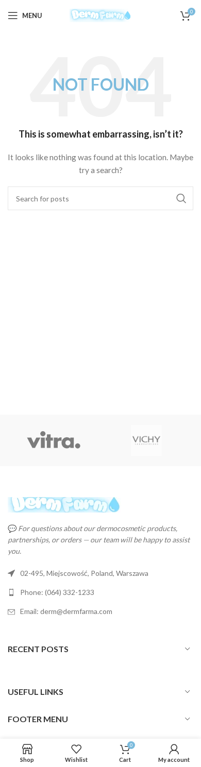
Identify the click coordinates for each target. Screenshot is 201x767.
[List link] (100, 592)
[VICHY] (146, 440)
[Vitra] (54, 440)
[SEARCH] (181, 198)
